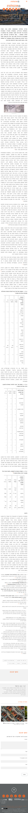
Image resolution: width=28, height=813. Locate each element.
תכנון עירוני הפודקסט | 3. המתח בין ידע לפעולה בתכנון (14, 723)
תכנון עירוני (11, 663)
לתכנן (7, 18)
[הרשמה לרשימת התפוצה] (13, 9)
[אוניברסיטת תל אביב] (23, 9)
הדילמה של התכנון (21, 660)
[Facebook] (3, 9)
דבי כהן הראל (19, 18)
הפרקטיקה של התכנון (9, 660)
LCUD (18, 808)
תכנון (18, 663)
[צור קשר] (15, 797)
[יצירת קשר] (10, 9)
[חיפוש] (16, 9)
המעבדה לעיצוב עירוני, (20, 806)
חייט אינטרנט (8, 812)
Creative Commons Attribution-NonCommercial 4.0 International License (14, 811)
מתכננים (24, 663)
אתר (26, 764)
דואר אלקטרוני (23, 758)
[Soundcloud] (7, 9)
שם (26, 751)
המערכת (22, 724)
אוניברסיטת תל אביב (12, 807)
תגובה (26, 739)
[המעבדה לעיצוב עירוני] (19, 9)
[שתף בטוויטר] (13, 677)
